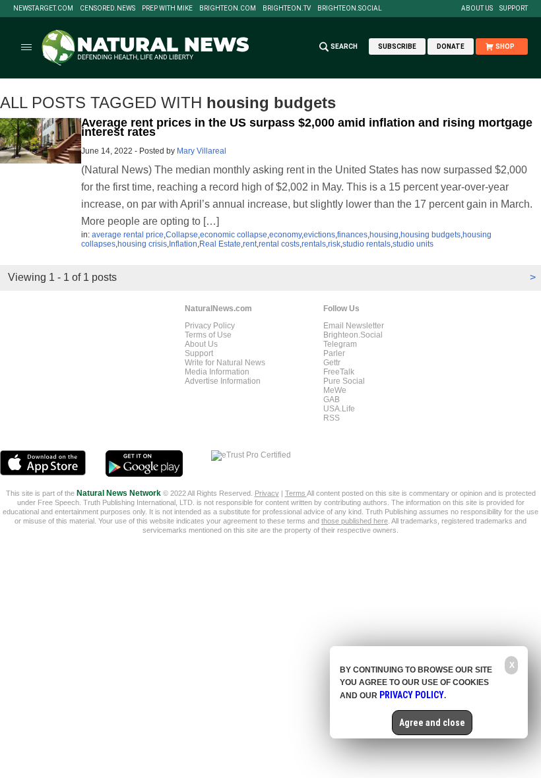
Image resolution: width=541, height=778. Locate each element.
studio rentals (366, 244)
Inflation (183, 244)
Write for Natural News (225, 362)
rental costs (279, 244)
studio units (413, 244)
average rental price (128, 234)
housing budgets (430, 234)
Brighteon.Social (349, 8)
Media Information (217, 371)
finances (352, 234)
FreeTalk (338, 371)
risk (334, 244)
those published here (354, 521)
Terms (296, 493)
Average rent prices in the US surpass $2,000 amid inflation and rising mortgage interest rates (306, 127)
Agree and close (432, 722)
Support (513, 8)
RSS (331, 418)
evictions (319, 234)
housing (383, 234)
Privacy (267, 493)
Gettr (331, 362)
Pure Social (344, 381)
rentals (314, 244)
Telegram (340, 344)
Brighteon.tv (287, 8)
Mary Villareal (201, 151)
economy (285, 234)
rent (250, 244)
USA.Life (339, 408)
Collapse (182, 234)
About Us (477, 8)
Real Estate (220, 244)
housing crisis (142, 244)
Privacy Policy (210, 325)
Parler (334, 353)
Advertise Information (223, 381)
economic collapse (233, 234)
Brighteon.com (227, 8)
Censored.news (107, 8)
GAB (331, 399)
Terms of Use (208, 335)
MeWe (334, 390)
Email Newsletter (353, 325)
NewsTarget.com (43, 8)
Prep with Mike (167, 8)
